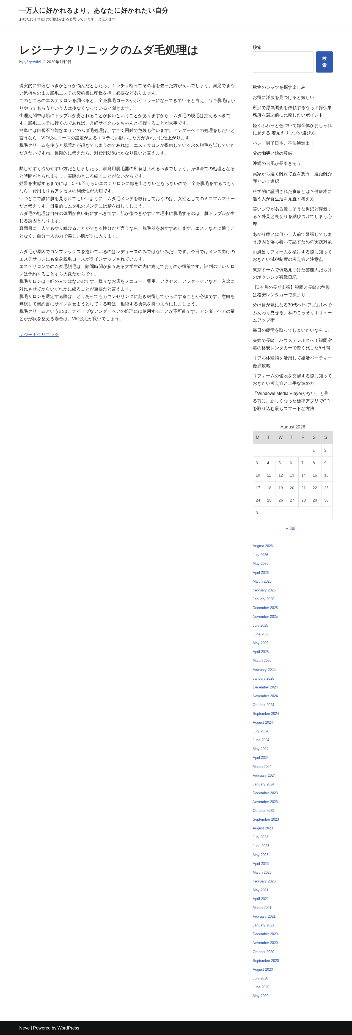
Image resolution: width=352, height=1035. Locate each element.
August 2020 (263, 969)
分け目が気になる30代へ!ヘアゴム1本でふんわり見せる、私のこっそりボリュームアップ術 (292, 312)
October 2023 (263, 811)
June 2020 (261, 987)
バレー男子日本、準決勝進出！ (283, 143)
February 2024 (264, 775)
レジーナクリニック (39, 334)
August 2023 (263, 828)
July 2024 (260, 731)
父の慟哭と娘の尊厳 (272, 153)
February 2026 (264, 590)
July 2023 (260, 837)
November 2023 (265, 802)
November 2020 (265, 943)
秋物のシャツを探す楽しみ (279, 87)
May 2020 (260, 996)
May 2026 (260, 563)
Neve (24, 1028)
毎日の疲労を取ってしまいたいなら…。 (292, 330)
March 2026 (262, 581)
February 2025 (264, 670)
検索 (257, 47)
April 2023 (261, 864)
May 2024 (260, 749)
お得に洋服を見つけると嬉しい (283, 97)
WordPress (68, 1028)
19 (281, 488)
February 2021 (264, 916)
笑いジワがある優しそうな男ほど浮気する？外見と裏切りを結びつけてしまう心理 (292, 216)
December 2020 (265, 934)
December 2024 (265, 687)
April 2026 (261, 573)
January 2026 (263, 599)
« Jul (290, 528)
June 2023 (261, 846)
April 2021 (261, 899)
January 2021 (263, 925)
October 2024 (263, 705)
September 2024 (266, 714)
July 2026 (260, 555)
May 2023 (260, 855)
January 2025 (263, 678)
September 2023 (266, 819)
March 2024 (262, 767)
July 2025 (260, 625)
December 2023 (265, 793)
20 (292, 488)
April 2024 (261, 758)
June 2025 (261, 634)
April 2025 (261, 652)
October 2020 (263, 952)
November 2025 (265, 617)
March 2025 (262, 660)
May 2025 (260, 643)
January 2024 (263, 784)
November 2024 (265, 696)
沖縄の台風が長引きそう (277, 163)
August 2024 (263, 722)
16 (326, 475)
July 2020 (260, 978)
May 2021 (260, 890)
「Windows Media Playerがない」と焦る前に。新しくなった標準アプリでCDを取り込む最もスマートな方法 (291, 401)
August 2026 (263, 546)
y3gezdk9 (32, 62)
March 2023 (262, 872)
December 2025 (265, 608)
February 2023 (264, 881)
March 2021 (262, 908)
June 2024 (261, 740)
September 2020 (266, 961)
